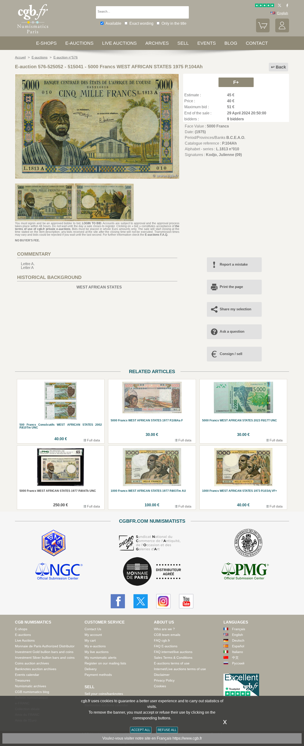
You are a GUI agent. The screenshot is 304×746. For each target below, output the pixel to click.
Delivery (91, 669)
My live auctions (97, 652)
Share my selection (235, 309)
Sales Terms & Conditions (173, 657)
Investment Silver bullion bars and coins (45, 657)
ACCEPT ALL (140, 730)
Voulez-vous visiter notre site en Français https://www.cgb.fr (152, 738)
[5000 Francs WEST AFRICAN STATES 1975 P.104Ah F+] (97, 178)
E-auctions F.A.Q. (156, 234)
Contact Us (93, 629)
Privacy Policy (164, 680)
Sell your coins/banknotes (104, 694)
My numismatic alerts (100, 657)
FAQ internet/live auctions (173, 652)
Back (281, 67)
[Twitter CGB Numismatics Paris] (140, 601)
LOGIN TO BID (91, 223)
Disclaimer (162, 675)
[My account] (282, 31)
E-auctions (79, 43)
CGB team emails (167, 635)
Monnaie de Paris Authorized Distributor (45, 646)
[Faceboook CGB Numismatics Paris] (118, 601)
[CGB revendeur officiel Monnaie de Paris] (152, 571)
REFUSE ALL (167, 730)
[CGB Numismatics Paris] (33, 34)
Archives (157, 43)
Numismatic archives (30, 686)
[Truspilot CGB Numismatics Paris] (264, 6)
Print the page (231, 287)
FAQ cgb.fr (162, 640)
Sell (183, 43)
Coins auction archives (32, 663)
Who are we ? (164, 629)
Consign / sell (231, 354)
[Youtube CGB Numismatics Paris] (186, 601)
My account (93, 635)
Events (206, 43)
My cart (90, 640)
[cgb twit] (278, 6)
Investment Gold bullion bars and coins (44, 652)
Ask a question (232, 331)
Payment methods (98, 675)
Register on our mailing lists (105, 663)
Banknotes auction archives (35, 669)
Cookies (160, 686)
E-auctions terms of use (172, 663)
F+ (236, 82)
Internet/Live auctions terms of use (180, 669)
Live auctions (119, 43)
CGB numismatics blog (32, 692)
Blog (230, 43)
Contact (257, 43)
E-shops (46, 43)
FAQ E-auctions (165, 646)
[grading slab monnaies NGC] (59, 572)
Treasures (22, 680)
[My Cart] (263, 31)
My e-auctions (95, 646)
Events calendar (27, 675)
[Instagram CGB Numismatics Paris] (163, 601)
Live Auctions (25, 640)
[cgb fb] (286, 6)
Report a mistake (234, 264)
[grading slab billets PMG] (245, 572)
